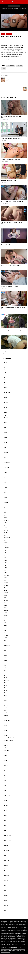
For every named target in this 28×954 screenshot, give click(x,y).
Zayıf (5, 908)
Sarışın (5, 763)
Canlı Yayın (6, 467)
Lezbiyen (6, 668)
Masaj (5, 678)
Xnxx (5, 878)
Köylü (5, 658)
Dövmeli (6, 502)
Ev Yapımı (6, 520)
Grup (5, 570)
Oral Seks (6, 715)
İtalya (5, 617)
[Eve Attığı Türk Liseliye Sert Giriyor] (14, 342)
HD (4, 587)
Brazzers (10, 12)
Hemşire (6, 592)
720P (5, 372)
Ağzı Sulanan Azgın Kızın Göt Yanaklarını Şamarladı (11, 117)
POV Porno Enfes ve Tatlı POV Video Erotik (12, 201)
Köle (5, 640)
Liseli (5, 670)
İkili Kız (5, 605)
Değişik (5, 490)
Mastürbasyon (7, 680)
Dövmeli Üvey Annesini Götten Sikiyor (10, 159)
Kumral (5, 660)
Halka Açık (6, 575)
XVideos (6, 880)
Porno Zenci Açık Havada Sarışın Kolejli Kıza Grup (14, 330)
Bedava (5, 447)
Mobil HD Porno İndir (16, 89)
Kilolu (5, 630)
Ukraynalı (6, 848)
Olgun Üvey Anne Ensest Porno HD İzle (11, 265)
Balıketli (5, 435)
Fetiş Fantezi (7, 537)
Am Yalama (7, 392)
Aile (4, 380)
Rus (4, 753)
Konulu (5, 647)
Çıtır (5, 480)
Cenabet (6, 470)
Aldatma (6, 385)
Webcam (6, 873)
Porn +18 (6, 725)
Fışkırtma (6, 542)
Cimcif (5, 475)
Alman (5, 387)
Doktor (5, 500)
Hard (5, 580)
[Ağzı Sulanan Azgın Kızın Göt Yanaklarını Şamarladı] (14, 107)
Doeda (5, 497)
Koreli (5, 652)
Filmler (5, 540)
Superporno (7, 795)
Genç (5, 552)
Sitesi (5, 785)
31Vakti (5, 362)
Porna (5, 728)
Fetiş (5, 535)
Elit (4, 507)
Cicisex (5, 472)
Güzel (5, 572)
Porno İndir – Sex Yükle (9, 738)
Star (5, 793)
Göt (5, 565)
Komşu (5, 642)
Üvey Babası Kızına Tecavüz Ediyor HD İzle (16, 79)
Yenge (5, 888)
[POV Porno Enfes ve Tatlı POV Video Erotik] (14, 192)
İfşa (5, 602)
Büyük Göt (6, 460)
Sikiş (5, 780)
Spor (5, 790)
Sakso (5, 758)
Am (4, 390)
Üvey (5, 855)
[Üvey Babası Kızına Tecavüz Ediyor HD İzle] (3, 80)
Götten (5, 567)
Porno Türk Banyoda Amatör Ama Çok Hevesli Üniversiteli (13, 308)
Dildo (5, 492)
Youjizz (5, 900)
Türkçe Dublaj (7, 835)
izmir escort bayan (21, 947)
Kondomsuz (7, 645)
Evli (4, 525)
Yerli (5, 893)
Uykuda (5, 868)
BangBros (6, 437)
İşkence (6, 615)
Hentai (5, 595)
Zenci (5, 910)
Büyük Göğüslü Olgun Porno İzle (9, 245)
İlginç (5, 607)
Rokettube (6, 750)
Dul (4, 505)
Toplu (5, 815)
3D (4, 365)
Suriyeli (5, 798)
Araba (5, 412)
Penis (5, 723)
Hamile (5, 577)
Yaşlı (5, 885)
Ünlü (5, 853)
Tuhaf (5, 823)
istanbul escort (19, 950)
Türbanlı (6, 828)
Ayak (5, 427)
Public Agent (7, 743)
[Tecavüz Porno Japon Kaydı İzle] (14, 277)
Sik (4, 778)
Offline (5, 700)
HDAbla (5, 590)
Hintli (5, 597)
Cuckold (6, 485)
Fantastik (6, 532)
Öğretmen (6, 708)
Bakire (5, 432)
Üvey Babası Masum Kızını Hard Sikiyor (11, 138)
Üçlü (5, 843)
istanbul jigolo (9, 949)
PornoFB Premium (8, 740)
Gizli (5, 557)
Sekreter (6, 765)
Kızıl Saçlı (6, 635)
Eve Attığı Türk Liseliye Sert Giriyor (9, 351)
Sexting (5, 775)
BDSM (5, 445)
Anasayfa (3, 12)
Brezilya (5, 457)
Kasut (5, 627)
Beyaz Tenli (6, 450)
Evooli (5, 527)
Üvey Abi (6, 858)
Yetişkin (6, 895)
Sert (5, 768)
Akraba (5, 382)
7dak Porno (6, 375)
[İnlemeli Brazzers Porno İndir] (14, 171)
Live (5, 673)
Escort (5, 515)
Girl (4, 555)
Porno (10, 34)
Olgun (5, 710)
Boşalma (6, 452)
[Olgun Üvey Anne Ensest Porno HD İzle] (14, 256)
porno (3, 68)
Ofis (5, 703)
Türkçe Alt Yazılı (7, 833)
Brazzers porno (11, 65)
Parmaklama (7, 720)
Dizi (4, 495)
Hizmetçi (6, 600)
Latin (5, 665)
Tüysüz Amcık (7, 840)
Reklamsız (6, 748)
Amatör (6, 395)
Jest (5, 622)
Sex (4, 770)
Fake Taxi (6, 530)
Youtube (6, 905)
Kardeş (5, 625)
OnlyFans (6, 713)
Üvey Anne (6, 860)
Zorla (5, 913)
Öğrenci (6, 705)
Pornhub (6, 730)
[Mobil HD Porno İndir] (25, 89)
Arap (5, 415)
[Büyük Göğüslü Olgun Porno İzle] (14, 235)
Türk (5, 830)
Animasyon (6, 405)
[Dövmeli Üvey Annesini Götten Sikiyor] (14, 150)
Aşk (4, 420)
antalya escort (16, 949)
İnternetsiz (6, 610)
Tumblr (5, 825)
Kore (5, 650)
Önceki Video (4, 75)
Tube (5, 820)
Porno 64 (6, 735)
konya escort (7, 952)
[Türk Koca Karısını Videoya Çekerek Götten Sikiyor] (14, 213)
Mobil (7, 34)
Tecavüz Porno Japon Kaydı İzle (9, 286)
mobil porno (19, 65)
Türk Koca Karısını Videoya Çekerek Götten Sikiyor (12, 223)
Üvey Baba (6, 863)
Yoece (5, 898)
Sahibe (5, 755)
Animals (6, 402)
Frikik (5, 545)
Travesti (6, 818)
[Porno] (14, 2)
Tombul (6, 813)
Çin (4, 477)
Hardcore (6, 582)
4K (4, 367)
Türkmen (6, 838)
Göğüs (5, 562)
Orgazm (6, 718)
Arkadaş (6, 417)
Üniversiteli (6, 850)
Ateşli (5, 425)
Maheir (5, 675)
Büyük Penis (7, 465)
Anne (5, 410)
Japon (5, 620)
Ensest (5, 510)
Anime (5, 407)
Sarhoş (5, 760)
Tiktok (5, 810)
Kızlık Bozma (7, 637)
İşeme (5, 612)
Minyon (5, 690)
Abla (5, 377)
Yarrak (5, 883)
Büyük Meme (7, 462)
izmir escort (14, 947)
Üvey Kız (6, 865)
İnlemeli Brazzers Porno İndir (8, 180)
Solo (5, 788)
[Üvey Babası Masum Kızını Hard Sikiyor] (14, 129)
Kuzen (5, 663)
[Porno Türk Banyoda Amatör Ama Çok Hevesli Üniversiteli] (14, 298)
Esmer (5, 517)
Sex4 (5, 773)
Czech (5, 487)
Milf (4, 688)
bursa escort (22, 949)
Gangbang (6, 547)
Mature (5, 683)
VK (4, 870)
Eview (5, 522)
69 (4, 370)
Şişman (5, 783)
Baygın (5, 442)
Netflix (5, 698)
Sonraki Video (23, 85)
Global (5, 560)
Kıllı (4, 632)
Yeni (5, 890)
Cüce (5, 482)
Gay (5, 550)
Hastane (6, 585)
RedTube (6, 745)
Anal (5, 400)
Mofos (5, 695)
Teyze (5, 808)
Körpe (5, 655)
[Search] (26, 2)
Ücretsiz (6, 845)
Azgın (5, 430)
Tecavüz (6, 805)
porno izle (10, 947)
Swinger (6, 800)
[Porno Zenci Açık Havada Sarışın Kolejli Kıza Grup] (14, 321)
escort (2, 950)
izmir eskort (3, 949)
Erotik (5, 512)
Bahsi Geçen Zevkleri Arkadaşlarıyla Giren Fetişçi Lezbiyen (14, 8)
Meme (5, 685)
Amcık (5, 397)
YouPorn (6, 903)
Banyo (5, 440)
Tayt (5, 803)
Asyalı (5, 422)
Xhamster (6, 875)
